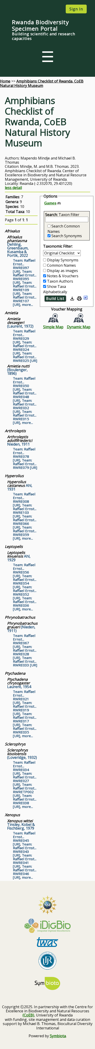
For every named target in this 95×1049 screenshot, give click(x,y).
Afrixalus (12, 230)
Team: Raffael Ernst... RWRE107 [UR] (24, 299)
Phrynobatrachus (20, 617)
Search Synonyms (66, 235)
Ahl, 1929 (18, 556)
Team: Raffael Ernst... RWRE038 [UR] (24, 801)
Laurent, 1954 (19, 683)
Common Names (61, 265)
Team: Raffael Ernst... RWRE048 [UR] (24, 395)
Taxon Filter (69, 214)
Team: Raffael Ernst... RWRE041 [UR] (24, 861)
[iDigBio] (47, 926)
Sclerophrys (15, 744)
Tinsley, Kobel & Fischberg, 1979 (21, 824)
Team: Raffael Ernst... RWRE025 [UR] (25, 357)
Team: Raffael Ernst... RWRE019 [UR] (24, 708)
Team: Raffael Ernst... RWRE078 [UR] (24, 454)
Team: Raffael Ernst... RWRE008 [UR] (24, 499)
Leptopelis (14, 546)
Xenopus (12, 814)
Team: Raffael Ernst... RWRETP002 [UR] (24, 790)
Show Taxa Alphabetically (55, 289)
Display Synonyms (62, 260)
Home (5, 81)
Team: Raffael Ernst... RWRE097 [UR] (24, 266)
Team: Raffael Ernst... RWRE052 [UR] (24, 592)
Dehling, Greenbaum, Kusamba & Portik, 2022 (18, 246)
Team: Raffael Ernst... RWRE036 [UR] (24, 603)
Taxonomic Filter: (58, 246)
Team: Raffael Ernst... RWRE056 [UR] (24, 570)
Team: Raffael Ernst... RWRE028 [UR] (24, 652)
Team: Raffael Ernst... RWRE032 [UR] (24, 406)
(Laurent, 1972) (20, 322)
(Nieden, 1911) (22, 627)
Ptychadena (15, 673)
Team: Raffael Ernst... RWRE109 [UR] (24, 288)
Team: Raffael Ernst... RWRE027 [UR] (24, 779)
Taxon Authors (60, 281)
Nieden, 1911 (19, 440)
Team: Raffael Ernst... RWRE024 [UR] (24, 347)
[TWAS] (47, 942)
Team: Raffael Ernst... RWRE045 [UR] (24, 838)
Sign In (76, 9)
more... (27, 304)
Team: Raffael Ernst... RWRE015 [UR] (24, 417)
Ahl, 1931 (19, 485)
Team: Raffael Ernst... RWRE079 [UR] (25, 464)
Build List (55, 298)
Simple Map (53, 326)
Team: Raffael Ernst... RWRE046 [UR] (24, 872)
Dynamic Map (78, 326)
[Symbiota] (47, 983)
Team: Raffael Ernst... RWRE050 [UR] (24, 384)
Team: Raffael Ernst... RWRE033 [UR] (25, 661)
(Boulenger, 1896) (18, 369)
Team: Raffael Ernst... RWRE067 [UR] (24, 641)
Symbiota (58, 1035)
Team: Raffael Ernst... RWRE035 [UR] (24, 730)
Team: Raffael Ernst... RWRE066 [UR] (24, 521)
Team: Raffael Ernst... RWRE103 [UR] (24, 510)
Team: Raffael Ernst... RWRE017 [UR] (24, 719)
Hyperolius (14, 475)
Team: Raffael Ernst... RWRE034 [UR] (24, 768)
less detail (13, 187)
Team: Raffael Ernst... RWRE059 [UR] (24, 533)
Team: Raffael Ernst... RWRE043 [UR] (24, 849)
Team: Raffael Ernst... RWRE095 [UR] (24, 277)
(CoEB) (28, 1015)
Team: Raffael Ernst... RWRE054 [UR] (24, 581)
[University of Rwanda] (47, 961)
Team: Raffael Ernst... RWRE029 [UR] (24, 336)
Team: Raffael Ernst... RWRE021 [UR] (24, 697)
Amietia (11, 312)
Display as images (62, 270)
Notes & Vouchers (62, 275)
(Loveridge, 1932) (22, 754)
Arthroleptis (15, 430)
